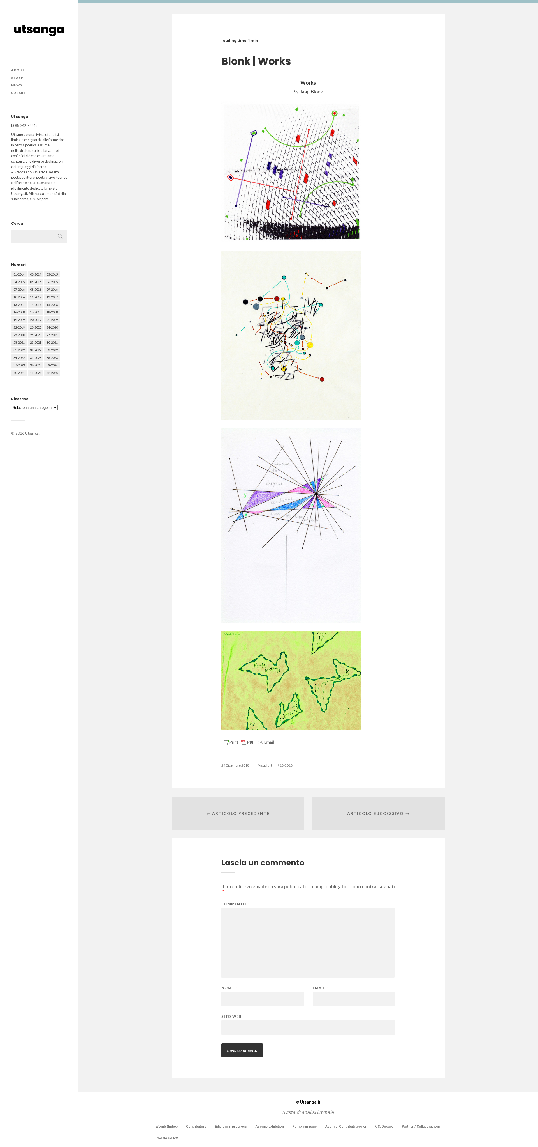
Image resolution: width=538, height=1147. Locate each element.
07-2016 (19, 289)
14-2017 (35, 304)
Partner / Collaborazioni (421, 1126)
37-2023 (19, 365)
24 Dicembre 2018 (235, 765)
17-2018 (35, 312)
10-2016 (19, 297)
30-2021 (52, 342)
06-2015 (52, 282)
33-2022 (52, 350)
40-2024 (19, 373)
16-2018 (19, 312)
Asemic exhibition (269, 1126)
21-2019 (52, 320)
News (16, 85)
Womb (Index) (167, 1126)
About (18, 70)
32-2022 (35, 350)
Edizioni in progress (231, 1126)
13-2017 (19, 304)
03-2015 (52, 274)
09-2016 (52, 289)
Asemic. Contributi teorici (345, 1126)
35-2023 (35, 357)
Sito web (231, 1016)
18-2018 (52, 312)
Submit (18, 93)
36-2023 (52, 357)
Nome (229, 988)
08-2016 (35, 289)
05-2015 (35, 282)
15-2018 (52, 304)
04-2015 (19, 282)
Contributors (196, 1126)
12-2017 (52, 297)
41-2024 (35, 373)
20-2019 (35, 320)
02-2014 (35, 274)
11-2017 (35, 297)
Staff (17, 77)
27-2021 (52, 335)
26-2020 (35, 335)
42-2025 (52, 373)
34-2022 (19, 357)
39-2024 (52, 365)
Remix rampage (304, 1126)
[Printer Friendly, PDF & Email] (248, 742)
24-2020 (52, 327)
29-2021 (35, 342)
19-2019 (19, 320)
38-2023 (35, 365)
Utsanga (32, 433)
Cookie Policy (167, 1138)
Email (321, 988)
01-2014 (19, 274)
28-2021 (19, 342)
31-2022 (19, 350)
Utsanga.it (308, 1102)
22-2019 (19, 327)
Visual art (265, 765)
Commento (235, 904)
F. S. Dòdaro (383, 1126)
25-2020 (19, 335)
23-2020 (35, 327)
